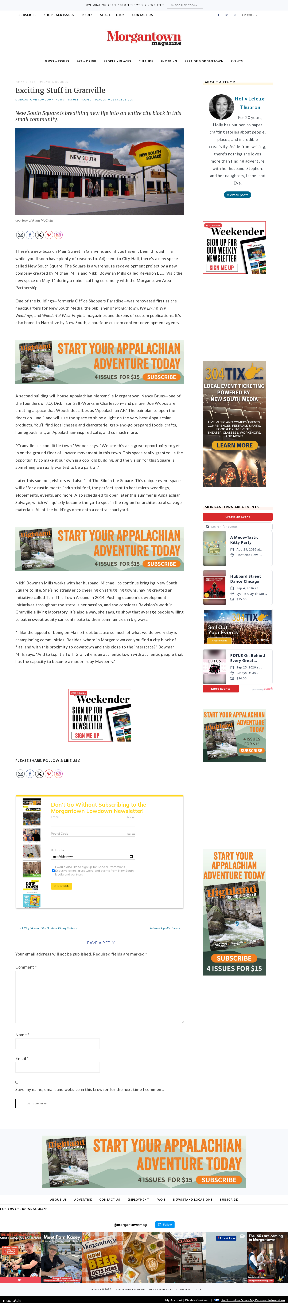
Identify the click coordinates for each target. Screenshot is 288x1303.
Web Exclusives (120, 99)
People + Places (93, 99)
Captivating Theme (127, 1289)
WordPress (183, 1289)
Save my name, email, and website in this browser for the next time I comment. (89, 1089)
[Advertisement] (234, 317)
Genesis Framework (159, 1289)
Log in (197, 1289)
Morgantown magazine (144, 38)
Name (22, 1034)
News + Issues (67, 99)
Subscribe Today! (185, 5)
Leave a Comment (56, 82)
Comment (26, 967)
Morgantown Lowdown (34, 99)
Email (22, 1058)
